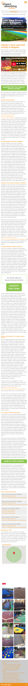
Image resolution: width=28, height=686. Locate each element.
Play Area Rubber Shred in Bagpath (11, 667)
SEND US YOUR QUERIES (14, 461)
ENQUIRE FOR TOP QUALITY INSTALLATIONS (14, 88)
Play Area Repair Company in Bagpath (10, 681)
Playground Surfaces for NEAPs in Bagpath (13, 680)
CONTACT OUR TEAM (14, 287)
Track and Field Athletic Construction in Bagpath (14, 672)
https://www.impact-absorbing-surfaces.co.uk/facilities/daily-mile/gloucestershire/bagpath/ (9, 511)
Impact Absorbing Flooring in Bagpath (10, 661)
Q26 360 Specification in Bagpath (9, 670)
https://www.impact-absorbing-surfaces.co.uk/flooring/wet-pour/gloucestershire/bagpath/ (8, 116)
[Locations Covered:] (1, 2)
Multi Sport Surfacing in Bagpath (10, 674)
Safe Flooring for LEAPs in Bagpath (11, 678)
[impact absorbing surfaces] (9, 5)
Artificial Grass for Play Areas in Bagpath (12, 664)
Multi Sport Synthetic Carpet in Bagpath (12, 665)
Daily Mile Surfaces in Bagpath (10, 677)
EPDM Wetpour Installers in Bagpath (11, 668)
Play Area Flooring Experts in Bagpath (11, 675)
